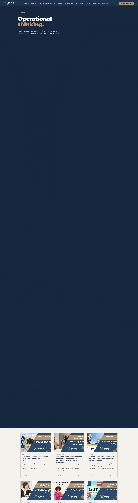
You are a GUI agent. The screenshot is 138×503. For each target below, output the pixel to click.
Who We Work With (83, 3)
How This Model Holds (101, 3)
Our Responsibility (30, 3)
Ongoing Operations (65, 3)
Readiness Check (126, 3)
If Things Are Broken (47, 3)
